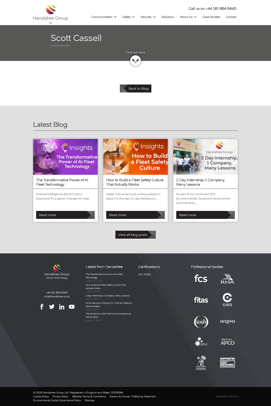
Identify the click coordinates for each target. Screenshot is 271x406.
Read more (47, 215)
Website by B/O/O (227, 396)
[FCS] (201, 281)
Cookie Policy (41, 396)
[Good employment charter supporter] (227, 365)
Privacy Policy (60, 396)
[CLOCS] (227, 302)
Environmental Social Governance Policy (57, 400)
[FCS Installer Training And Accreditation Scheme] (201, 302)
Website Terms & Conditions (89, 396)
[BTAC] (201, 344)
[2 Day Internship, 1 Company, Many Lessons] (205, 157)
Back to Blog (138, 88)
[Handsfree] (50, 12)
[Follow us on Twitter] (52, 309)
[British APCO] (227, 344)
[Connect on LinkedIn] (62, 309)
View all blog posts (132, 235)
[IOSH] (201, 324)
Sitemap (89, 400)
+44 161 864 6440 (56, 292)
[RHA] (227, 281)
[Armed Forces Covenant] (201, 365)
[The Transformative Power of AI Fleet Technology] (65, 157)
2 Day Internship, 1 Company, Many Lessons (108, 295)
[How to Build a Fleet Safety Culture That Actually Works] (135, 157)
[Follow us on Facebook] (42, 309)
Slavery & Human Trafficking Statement (133, 396)
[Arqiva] (227, 324)
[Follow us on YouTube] (71, 309)
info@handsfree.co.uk (57, 296)
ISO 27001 (144, 274)
